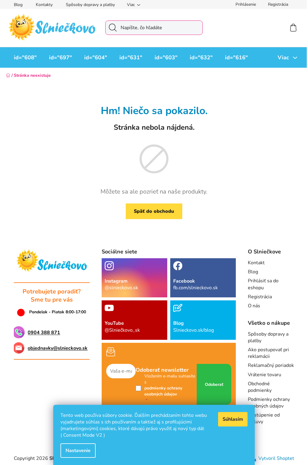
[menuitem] (25, 57)
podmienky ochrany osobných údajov (163, 391)
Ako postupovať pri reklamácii (268, 353)
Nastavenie (78, 450)
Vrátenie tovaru (264, 374)
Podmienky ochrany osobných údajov (269, 402)
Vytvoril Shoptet (276, 458)
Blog (18, 5)
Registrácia (278, 4)
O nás (254, 305)
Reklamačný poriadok (271, 365)
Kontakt (256, 262)
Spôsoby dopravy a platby (90, 5)
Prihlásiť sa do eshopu (263, 284)
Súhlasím (233, 419)
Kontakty (44, 5)
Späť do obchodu (154, 211)
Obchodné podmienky (260, 387)
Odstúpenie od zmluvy (264, 418)
